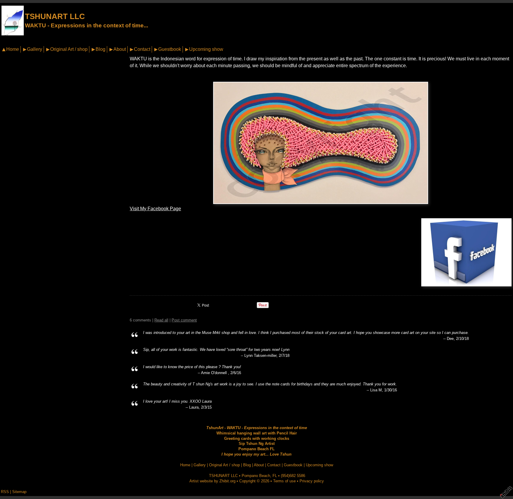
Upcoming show (206, 49)
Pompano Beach (256, 475)
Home (12, 49)
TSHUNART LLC (55, 16)
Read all (161, 320)
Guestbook (169, 49)
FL (275, 475)
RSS (5, 491)
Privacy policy (312, 481)
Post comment (184, 320)
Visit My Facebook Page (155, 208)
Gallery (34, 49)
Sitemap (19, 491)
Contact (142, 49)
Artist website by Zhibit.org (212, 481)
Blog (100, 49)
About (119, 49)
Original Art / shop (69, 49)
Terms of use (284, 481)
